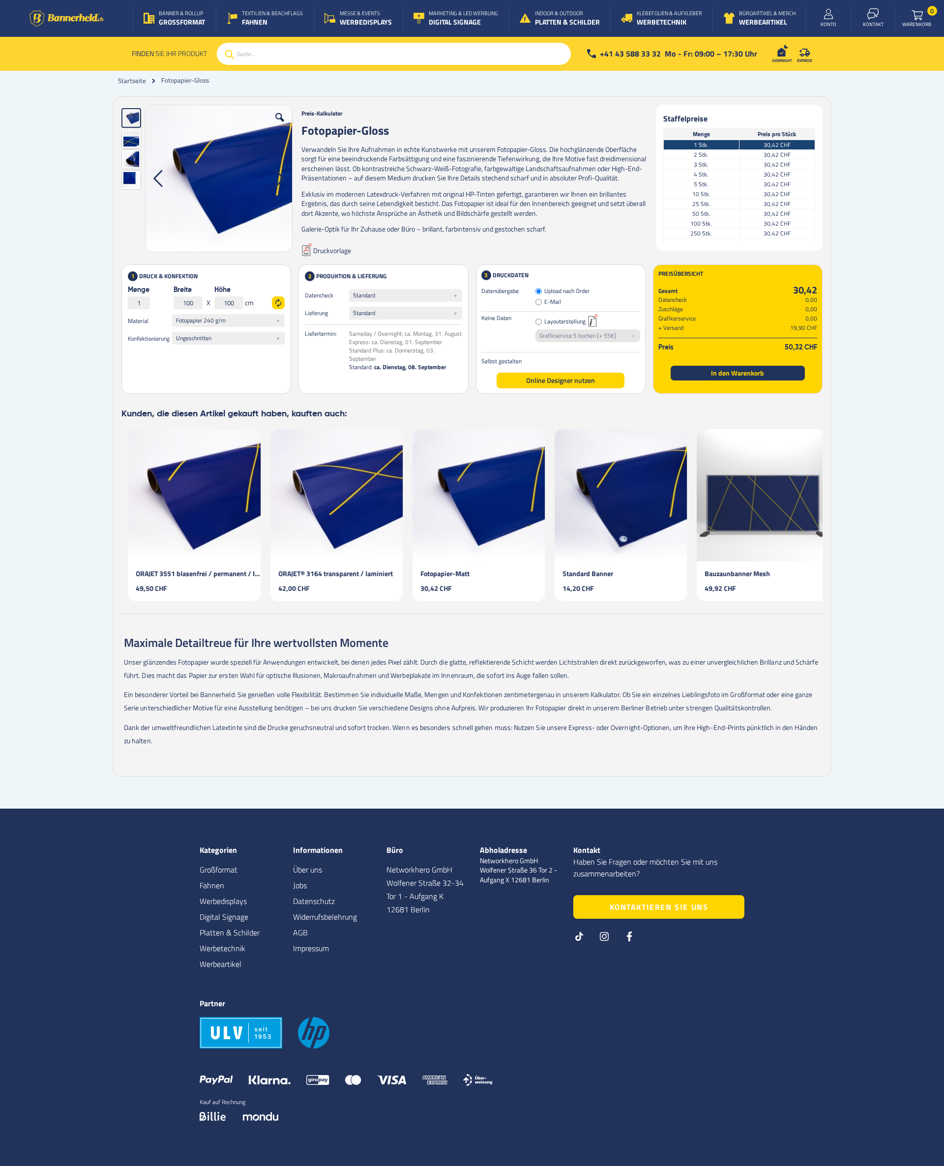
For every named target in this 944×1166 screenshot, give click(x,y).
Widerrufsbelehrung (325, 917)
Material (138, 320)
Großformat (218, 869)
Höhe (222, 290)
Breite (183, 290)
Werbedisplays (223, 901)
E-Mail (552, 302)
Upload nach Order (567, 291)
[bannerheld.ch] (66, 18)
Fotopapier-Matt (438, 573)
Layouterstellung (565, 322)
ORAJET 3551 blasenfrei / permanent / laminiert (191, 573)
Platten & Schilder (230, 932)
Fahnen (212, 885)
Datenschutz (314, 901)
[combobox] (394, 53)
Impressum (311, 948)
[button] (279, 125)
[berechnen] (278, 302)
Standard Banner (581, 573)
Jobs (300, 885)
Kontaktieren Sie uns (659, 907)
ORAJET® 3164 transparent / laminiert (329, 573)
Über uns (307, 869)
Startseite (132, 80)
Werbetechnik (222, 948)
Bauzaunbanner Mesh (731, 573)
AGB (300, 932)
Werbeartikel (220, 964)
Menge (138, 290)
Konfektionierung (149, 338)
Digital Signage (224, 917)
